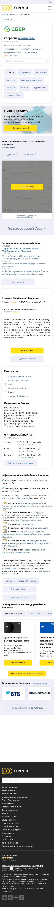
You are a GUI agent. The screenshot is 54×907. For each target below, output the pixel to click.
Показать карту (27, 187)
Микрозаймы (35, 613)
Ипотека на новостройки (14, 506)
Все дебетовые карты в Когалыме (27, 673)
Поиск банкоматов (11, 800)
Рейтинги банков (10, 793)
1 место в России (25, 444)
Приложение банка (19, 597)
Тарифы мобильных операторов (17, 846)
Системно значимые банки (15, 797)
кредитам (15, 568)
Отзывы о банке (13, 95)
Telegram (35, 866)
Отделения (24, 72)
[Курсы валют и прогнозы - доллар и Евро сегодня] (4, 897)
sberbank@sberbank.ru (18, 396)
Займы (5, 813)
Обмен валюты (9, 819)
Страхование (8, 833)
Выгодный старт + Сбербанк (30, 531)
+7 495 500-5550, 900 (18, 380)
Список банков (23, 14)
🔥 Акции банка (12, 55)
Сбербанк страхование (33, 549)
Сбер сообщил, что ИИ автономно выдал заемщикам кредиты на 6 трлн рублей (21, 257)
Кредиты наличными (12, 806)
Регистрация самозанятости (23, 543)
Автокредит (28, 524)
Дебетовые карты (13, 613)
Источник (14, 491)
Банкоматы (40, 72)
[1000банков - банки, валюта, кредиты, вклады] (21, 897)
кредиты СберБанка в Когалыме (26, 520)
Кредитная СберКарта (37, 527)
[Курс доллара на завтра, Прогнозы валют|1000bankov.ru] (10, 897)
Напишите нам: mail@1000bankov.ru (16, 866)
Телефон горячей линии (19, 376)
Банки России (8, 790)
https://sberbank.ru (17, 388)
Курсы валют (40, 87)
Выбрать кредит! (21, 128)
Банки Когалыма (8, 14)
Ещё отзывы (27, 350)
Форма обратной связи (24, 868)
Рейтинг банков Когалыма (20, 463)
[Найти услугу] (47, 60)
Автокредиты (10, 49)
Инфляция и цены (10, 823)
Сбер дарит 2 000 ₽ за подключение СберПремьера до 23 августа (20, 249)
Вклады (36, 49)
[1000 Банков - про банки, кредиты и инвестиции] (16, 897)
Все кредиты (8, 803)
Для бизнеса (31, 52)
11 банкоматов (21, 498)
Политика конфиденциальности (15, 888)
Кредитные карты (12, 52)
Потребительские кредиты (17, 45)
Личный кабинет (19, 589)
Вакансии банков (10, 842)
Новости (24, 87)
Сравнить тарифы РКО (12, 829)
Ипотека (25, 49)
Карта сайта (7, 839)
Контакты (10, 80)
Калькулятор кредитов (31, 80)
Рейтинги (10, 87)
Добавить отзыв (27, 358)
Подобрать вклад (10, 826)
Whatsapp (6, 868)
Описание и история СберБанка (21, 580)
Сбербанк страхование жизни (16, 552)
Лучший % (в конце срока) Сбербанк (19, 534)
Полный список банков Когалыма (27, 707)
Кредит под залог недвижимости (30, 515)
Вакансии (39, 868)
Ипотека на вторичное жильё (32, 503)
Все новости (18, 282)
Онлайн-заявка (18, 662)
